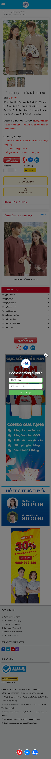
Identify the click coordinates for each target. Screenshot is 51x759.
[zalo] (35, 755)
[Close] (46, 355)
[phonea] (19, 755)
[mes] (27, 755)
